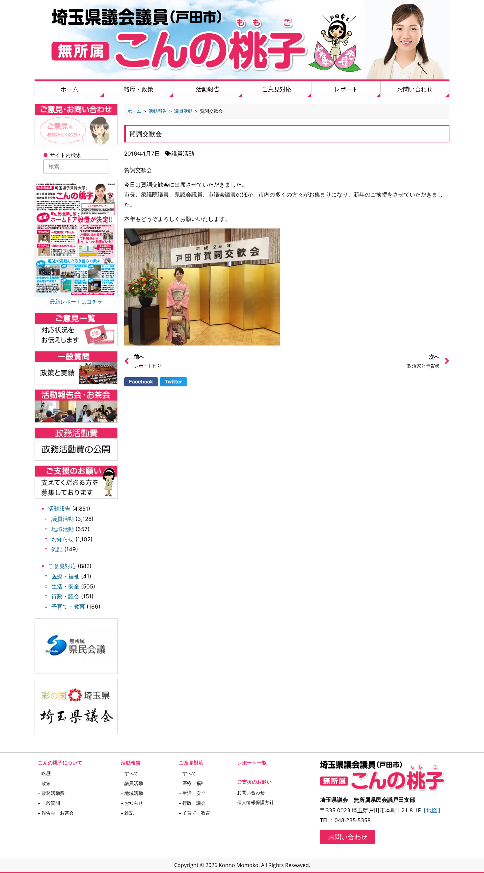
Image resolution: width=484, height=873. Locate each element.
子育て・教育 (68, 606)
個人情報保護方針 (255, 802)
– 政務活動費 (51, 793)
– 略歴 (44, 773)
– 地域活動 (132, 793)
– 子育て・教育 (194, 813)
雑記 (57, 549)
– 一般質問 (49, 803)
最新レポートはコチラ (76, 301)
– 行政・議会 (192, 803)
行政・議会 (65, 596)
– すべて (129, 773)
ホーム (69, 89)
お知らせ (62, 539)
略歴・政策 (138, 89)
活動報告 (208, 89)
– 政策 (44, 783)
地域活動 (62, 529)
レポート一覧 (252, 762)
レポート (346, 89)
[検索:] (76, 166)
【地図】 (432, 810)
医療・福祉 (65, 576)
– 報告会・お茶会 (56, 813)
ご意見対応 (277, 89)
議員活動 (62, 519)
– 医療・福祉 (192, 783)
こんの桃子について (60, 762)
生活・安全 (65, 586)
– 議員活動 (132, 783)
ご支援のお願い (254, 781)
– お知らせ (132, 803)
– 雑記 (127, 813)
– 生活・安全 (192, 793)
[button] (141, 381)
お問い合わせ (415, 89)
